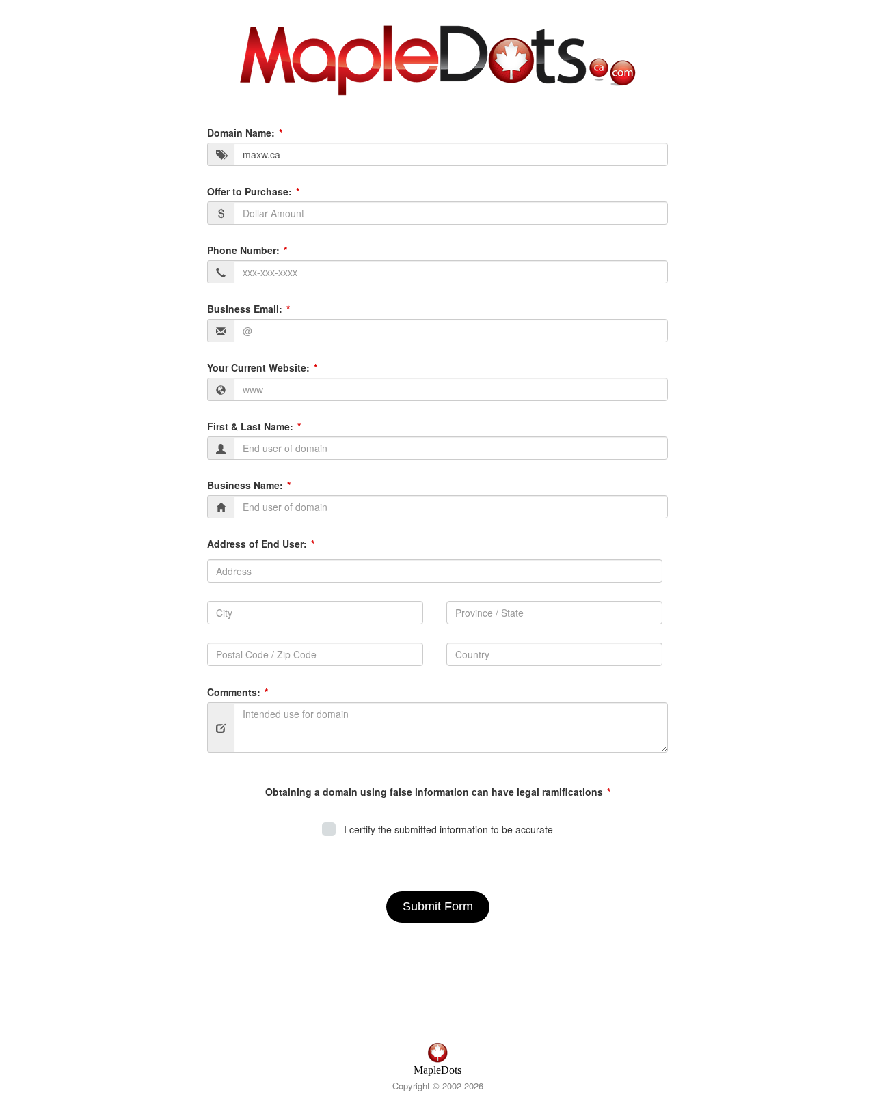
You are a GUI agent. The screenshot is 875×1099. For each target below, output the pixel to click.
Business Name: (245, 485)
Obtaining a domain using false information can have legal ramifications (434, 791)
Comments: (233, 692)
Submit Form (438, 906)
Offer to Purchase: (249, 191)
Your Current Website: (258, 367)
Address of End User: (257, 544)
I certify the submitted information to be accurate (445, 829)
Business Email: (244, 309)
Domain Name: (241, 132)
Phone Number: (243, 250)
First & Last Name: (250, 426)
